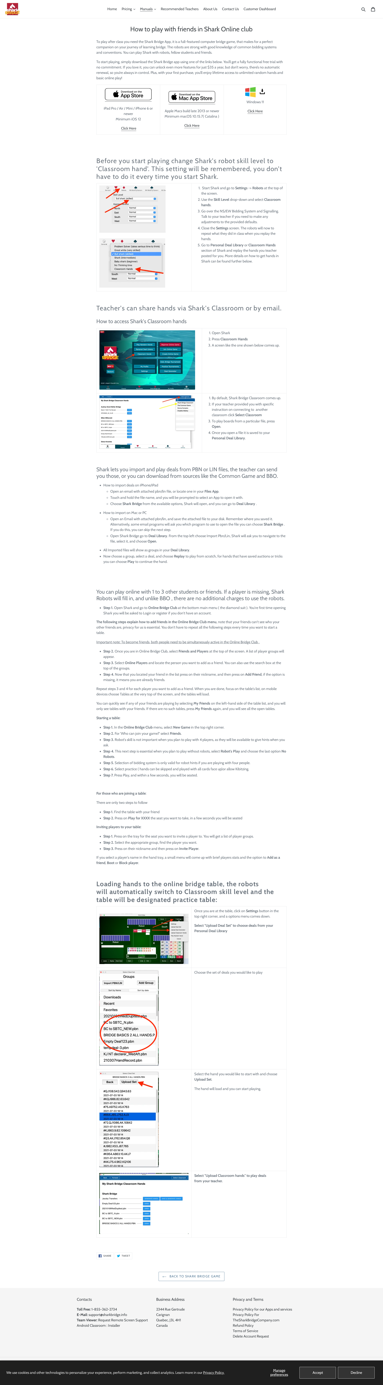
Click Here (128, 128)
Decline (356, 1372)
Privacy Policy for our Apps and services (262, 1309)
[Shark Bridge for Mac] (128, 99)
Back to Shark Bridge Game (194, 1276)
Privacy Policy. (213, 1372)
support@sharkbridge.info (108, 1315)
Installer (114, 1325)
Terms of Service (245, 1331)
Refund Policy (243, 1325)
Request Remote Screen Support (123, 1320)
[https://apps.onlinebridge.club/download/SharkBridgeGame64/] (255, 92)
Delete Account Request (251, 1336)
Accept (318, 1372)
